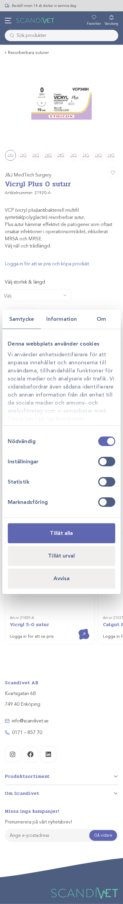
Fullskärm (99, 138)
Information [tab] (61, 319)
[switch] (106, 461)
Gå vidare (103, 835)
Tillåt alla (61, 533)
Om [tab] (101, 319)
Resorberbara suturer (28, 52)
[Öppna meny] (8, 20)
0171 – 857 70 (27, 733)
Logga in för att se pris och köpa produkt (47, 264)
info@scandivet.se (30, 721)
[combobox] (61, 35)
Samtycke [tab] (21, 319)
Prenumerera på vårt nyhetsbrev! (38, 822)
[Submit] (10, 35)
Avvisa (61, 578)
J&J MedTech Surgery (28, 175)
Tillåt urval (61, 555)
